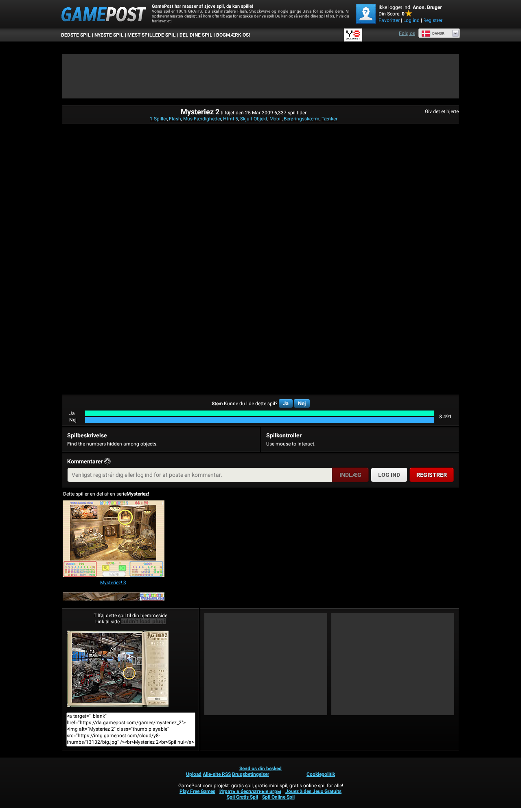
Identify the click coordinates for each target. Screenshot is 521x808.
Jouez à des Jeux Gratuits (313, 791)
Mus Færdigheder (202, 119)
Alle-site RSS (217, 774)
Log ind (411, 20)
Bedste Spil (76, 35)
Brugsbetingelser (250, 774)
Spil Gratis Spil (242, 797)
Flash (175, 119)
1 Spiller (158, 119)
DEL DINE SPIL (196, 35)
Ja (286, 403)
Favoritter (389, 20)
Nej (302, 403)
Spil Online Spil (278, 797)
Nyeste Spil (109, 35)
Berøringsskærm (302, 119)
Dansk (438, 33)
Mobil (275, 119)
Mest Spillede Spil (151, 35)
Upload (193, 774)
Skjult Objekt (253, 119)
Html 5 (230, 119)
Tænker (329, 119)
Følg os (407, 33)
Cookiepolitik (320, 774)
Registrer (432, 20)
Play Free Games (197, 791)
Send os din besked (260, 768)
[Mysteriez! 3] (113, 539)
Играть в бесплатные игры (250, 791)
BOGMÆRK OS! (233, 35)
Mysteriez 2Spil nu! (130, 669)
